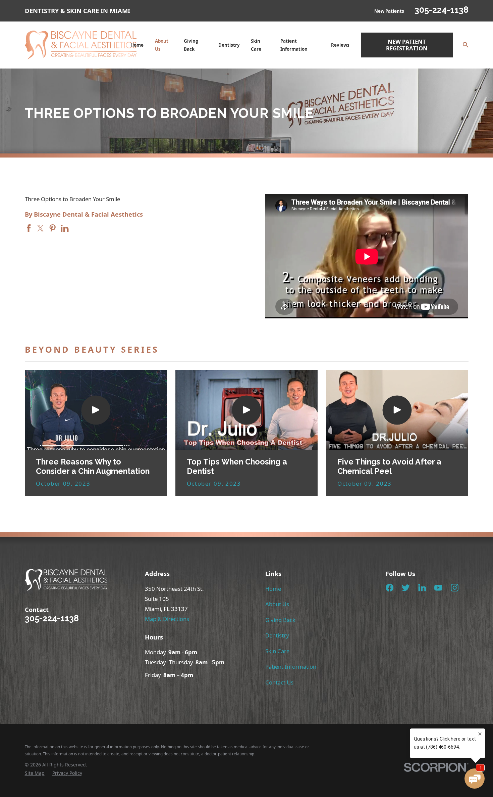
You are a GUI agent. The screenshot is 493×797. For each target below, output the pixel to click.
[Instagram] (454, 587)
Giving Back (280, 620)
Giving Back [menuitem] (191, 45)
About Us (277, 604)
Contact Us (279, 682)
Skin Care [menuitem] (256, 45)
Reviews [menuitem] (340, 45)
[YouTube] (438, 587)
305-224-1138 (442, 10)
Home (273, 588)
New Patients (389, 11)
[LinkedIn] (422, 587)
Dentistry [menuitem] (229, 45)
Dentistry (277, 635)
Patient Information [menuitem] (294, 45)
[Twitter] (405, 587)
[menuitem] (35, 773)
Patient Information (290, 666)
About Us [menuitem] (161, 45)
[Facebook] (389, 587)
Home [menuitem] (137, 45)
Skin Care (277, 651)
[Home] (81, 45)
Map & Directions (167, 619)
